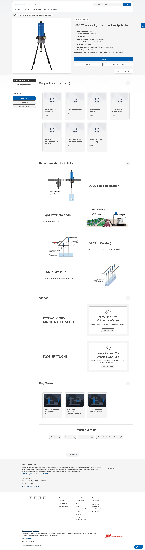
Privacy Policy (26, 538)
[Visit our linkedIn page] (35, 498)
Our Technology (64, 506)
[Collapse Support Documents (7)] (128, 83)
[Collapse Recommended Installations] (128, 163)
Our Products (63, 503)
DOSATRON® (96, 509)
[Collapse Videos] (128, 298)
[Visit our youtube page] (44, 498)
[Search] (94, 4)
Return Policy (96, 511)
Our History (62, 501)
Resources (95, 501)
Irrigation (78, 503)
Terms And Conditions (95, 505)
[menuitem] (18, 9)
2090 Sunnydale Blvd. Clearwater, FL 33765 (35, 474)
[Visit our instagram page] (39, 498)
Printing (78, 517)
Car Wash (78, 511)
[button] (86, 83)
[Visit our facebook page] (30, 498)
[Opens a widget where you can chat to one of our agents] (138, 547)
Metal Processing (81, 519)
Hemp (77, 506)
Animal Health (80, 501)
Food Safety (79, 514)
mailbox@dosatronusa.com (30, 486)
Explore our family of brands (30, 531)
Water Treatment (81, 509)
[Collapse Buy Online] (128, 383)
